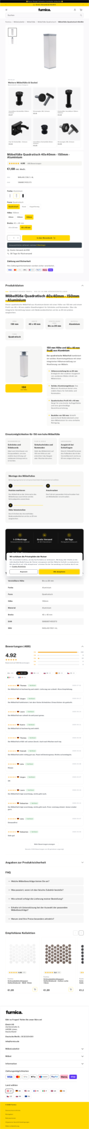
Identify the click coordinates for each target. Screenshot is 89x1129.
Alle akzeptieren (59, 572)
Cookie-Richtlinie (19, 566)
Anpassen (23, 572)
